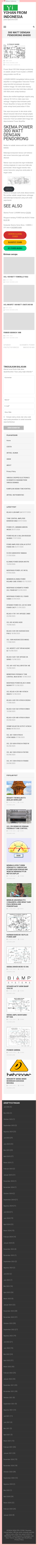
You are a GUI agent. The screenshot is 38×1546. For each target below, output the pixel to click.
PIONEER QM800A (13, 1050)
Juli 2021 (6, 1416)
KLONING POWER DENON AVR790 (18, 562)
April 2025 (7, 1156)
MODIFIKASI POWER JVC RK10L (17, 570)
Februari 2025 (8, 1169)
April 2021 (7, 1435)
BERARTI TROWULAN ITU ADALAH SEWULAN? (16, 799)
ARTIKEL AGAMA (12, 453)
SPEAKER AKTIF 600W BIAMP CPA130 (18, 987)
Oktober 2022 (8, 1323)
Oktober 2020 (8, 1472)
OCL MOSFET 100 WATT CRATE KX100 (18, 305)
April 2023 (7, 1292)
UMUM (9, 459)
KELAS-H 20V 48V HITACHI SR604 (18, 718)
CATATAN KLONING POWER (15, 235)
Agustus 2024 (8, 1206)
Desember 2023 (9, 1249)
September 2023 (9, 1261)
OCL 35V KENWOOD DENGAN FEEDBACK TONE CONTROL (17, 827)
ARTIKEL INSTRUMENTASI (15, 495)
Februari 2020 (8, 1509)
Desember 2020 (9, 1459)
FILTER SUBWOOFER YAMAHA (17, 553)
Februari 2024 (8, 1237)
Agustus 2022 (8, 1336)
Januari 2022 (8, 1379)
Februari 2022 (8, 1373)
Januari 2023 (8, 1305)
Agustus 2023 (8, 1268)
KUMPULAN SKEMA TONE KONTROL (19, 489)
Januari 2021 (8, 1453)
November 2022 (9, 1317)
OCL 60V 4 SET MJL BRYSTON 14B (18, 666)
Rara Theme (10, 1538)
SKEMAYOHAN (16, 228)
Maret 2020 (7, 1503)
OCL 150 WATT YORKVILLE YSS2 (16, 277)
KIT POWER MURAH (15, 248)
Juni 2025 (7, 1144)
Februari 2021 (8, 1447)
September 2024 (9, 1200)
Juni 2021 (7, 1422)
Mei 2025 (7, 1150)
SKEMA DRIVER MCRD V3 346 (17, 967)
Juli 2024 (6, 1212)
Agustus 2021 (8, 1410)
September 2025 (9, 1125)
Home (9, 440)
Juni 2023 (7, 1280)
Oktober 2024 (8, 1193)
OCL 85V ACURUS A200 (14, 622)
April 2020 (7, 1496)
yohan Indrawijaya (11, 62)
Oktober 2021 (8, 1398)
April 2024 (7, 1224)
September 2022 (9, 1329)
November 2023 (9, 1255)
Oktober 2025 (8, 1119)
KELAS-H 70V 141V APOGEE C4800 (18, 614)
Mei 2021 (7, 1428)
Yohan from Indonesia (15, 15)
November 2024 (9, 1187)
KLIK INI (7, 220)
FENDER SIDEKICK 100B (12, 333)
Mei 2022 (7, 1354)
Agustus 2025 (8, 1132)
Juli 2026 (6, 1107)
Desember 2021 (9, 1385)
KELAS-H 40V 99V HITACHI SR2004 (18, 700)
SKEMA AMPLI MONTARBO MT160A (17, 1016)
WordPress (28, 1538)
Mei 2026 (7, 1113)
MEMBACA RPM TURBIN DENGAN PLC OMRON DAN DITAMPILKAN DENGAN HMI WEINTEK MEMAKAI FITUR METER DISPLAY (17, 869)
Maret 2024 (7, 1231)
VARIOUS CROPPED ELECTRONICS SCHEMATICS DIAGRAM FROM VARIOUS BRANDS (18, 480)
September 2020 (9, 1478)
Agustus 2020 (8, 1484)
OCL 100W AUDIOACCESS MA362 (18, 640)
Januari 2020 (8, 1515)
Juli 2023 (6, 1274)
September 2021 (9, 1404)
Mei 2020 (7, 1490)
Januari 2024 (8, 1243)
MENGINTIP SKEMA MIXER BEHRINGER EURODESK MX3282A (16, 1081)
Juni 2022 (7, 1348)
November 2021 (9, 1391)
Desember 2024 (9, 1181)
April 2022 (7, 1360)
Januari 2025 (8, 1175)
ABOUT (9, 465)
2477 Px (9, 189)
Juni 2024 (7, 1218)
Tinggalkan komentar (12, 65)
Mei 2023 (7, 1286)
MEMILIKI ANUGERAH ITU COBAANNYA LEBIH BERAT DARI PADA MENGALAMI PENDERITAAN (19, 903)
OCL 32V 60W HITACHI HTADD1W (18, 744)
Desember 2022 (9, 1311)
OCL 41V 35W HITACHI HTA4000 (17, 761)
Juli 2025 (6, 1138)
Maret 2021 (7, 1441)
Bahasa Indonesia (10, 1)
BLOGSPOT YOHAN (15, 242)
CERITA (9, 447)
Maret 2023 (7, 1299)
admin (21, 908)
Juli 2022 (6, 1342)
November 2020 (9, 1466)
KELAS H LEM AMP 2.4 (14, 512)
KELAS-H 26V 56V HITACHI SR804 (18, 709)
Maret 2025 (7, 1162)
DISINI (28, 213)
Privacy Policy (11, 471)
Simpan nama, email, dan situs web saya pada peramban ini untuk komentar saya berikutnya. (17, 419)
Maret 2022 (7, 1367)
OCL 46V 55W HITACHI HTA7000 (17, 752)
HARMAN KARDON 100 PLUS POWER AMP (17, 936)
